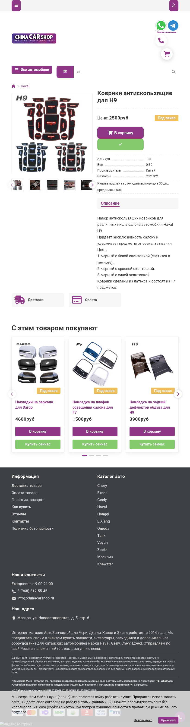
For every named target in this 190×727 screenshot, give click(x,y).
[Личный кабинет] (173, 5)
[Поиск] (173, 72)
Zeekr (102, 550)
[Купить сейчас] (120, 144)
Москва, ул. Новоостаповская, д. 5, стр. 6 (53, 618)
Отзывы (19, 514)
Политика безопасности (33, 528)
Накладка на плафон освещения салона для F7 (93, 407)
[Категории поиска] (65, 72)
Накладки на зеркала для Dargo (34, 405)
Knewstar (105, 564)
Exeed (102, 493)
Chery (102, 485)
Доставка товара (27, 485)
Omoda (103, 528)
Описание (110, 203)
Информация (25, 476)
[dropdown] (16, 5)
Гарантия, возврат (28, 500)
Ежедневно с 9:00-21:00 (32, 584)
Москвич (105, 557)
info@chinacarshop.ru (35, 598)
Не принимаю (143, 720)
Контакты (20, 521)
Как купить (21, 507)
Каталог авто (111, 476)
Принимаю (168, 720)
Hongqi (103, 514)
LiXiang (103, 521)
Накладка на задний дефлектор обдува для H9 (150, 407)
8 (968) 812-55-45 (32, 591)
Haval (25, 86)
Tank (101, 535)
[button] (11, 185)
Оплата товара (25, 493)
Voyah (102, 542)
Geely (102, 500)
